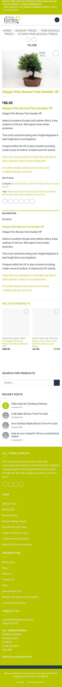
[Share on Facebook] (10, 201)
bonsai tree (41, 191)
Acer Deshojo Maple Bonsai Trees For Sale (34, 423)
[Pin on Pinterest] (26, 201)
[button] (50, 20)
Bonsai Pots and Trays (14, 527)
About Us (7, 573)
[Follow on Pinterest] (15, 484)
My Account (8, 562)
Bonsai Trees (26, 30)
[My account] (45, 19)
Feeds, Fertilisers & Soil (15, 533)
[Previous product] (34, 39)
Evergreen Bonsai (20, 184)
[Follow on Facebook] (25, 13)
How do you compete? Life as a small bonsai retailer (35, 435)
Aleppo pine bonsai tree (18, 191)
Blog (4, 568)
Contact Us (8, 579)
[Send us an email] (31, 13)
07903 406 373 (10, 623)
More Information (36, 682)
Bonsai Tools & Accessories (17, 544)
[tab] (31, 219)
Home (7, 30)
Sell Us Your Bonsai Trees (17, 656)
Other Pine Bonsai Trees (38, 34)
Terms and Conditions (14, 603)
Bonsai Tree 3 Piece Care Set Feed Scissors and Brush (45, 343)
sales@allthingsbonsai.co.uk (17, 619)
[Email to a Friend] (21, 201)
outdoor (16, 194)
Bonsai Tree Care (11, 591)
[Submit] (57, 383)
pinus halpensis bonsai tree (32, 194)
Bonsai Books (9, 515)
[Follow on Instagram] (28, 13)
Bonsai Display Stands (14, 521)
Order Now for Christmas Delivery (29, 403)
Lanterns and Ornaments (15, 538)
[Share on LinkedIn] (32, 201)
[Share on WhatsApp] (5, 201)
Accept (20, 682)
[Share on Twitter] (15, 201)
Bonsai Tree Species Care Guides (20, 597)
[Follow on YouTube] (37, 13)
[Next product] (28, 39)
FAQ (4, 585)
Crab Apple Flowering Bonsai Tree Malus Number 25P (15, 343)
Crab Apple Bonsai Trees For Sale (29, 413)
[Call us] (34, 13)
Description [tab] (9, 213)
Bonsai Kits (8, 509)
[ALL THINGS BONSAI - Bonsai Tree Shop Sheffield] (15, 19)
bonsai (32, 191)
